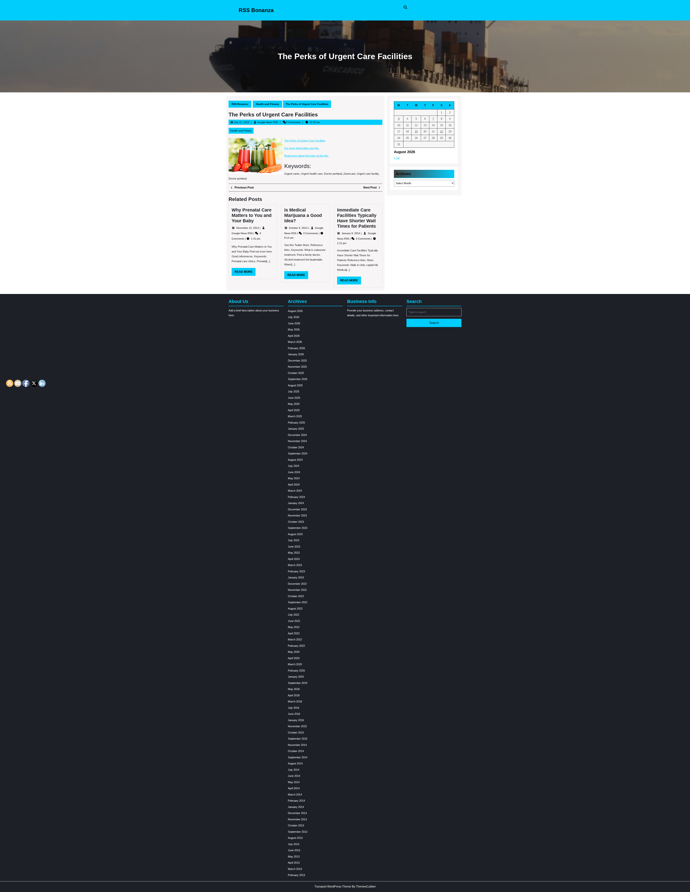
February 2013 (296, 875)
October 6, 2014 (298, 227)
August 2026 (295, 310)
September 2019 (297, 682)
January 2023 (296, 577)
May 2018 (294, 689)
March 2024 (295, 490)
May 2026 (294, 329)
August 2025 (295, 385)
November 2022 (297, 589)
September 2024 (297, 453)
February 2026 (296, 348)
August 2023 (295, 534)
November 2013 (297, 819)
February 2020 (296, 670)
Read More (245, 273)
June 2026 (294, 323)
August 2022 (295, 608)
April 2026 (294, 335)
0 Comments (311, 233)
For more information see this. (301, 148)
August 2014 (295, 763)
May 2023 (294, 552)
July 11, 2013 (241, 122)
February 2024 (296, 496)
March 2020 (295, 664)
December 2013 (297, 813)
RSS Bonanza (256, 10)
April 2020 (294, 658)
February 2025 (296, 422)
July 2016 (293, 707)
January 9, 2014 (351, 233)
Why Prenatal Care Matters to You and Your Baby (252, 215)
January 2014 (296, 806)
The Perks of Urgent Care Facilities (304, 140)
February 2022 (296, 645)
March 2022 (295, 639)
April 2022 (294, 633)
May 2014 (294, 782)
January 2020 (296, 676)
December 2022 (297, 583)
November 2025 (297, 366)
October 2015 (296, 732)
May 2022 (294, 627)
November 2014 (297, 744)
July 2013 (293, 844)
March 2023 (295, 565)
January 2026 (296, 354)
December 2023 (297, 509)
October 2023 (296, 521)
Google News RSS (267, 122)
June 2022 (294, 620)
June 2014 (294, 775)
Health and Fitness (267, 104)
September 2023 (297, 527)
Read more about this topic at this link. (306, 155)
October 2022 (296, 596)
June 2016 (294, 713)
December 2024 (297, 434)
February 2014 (296, 800)
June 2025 (294, 397)
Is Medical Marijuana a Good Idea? (303, 215)
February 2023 (296, 571)
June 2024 (294, 472)
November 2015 (297, 726)
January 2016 (296, 720)
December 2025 (297, 360)
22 (441, 131)
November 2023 (297, 515)
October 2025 (296, 372)
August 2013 (295, 837)
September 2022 (297, 602)
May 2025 (294, 403)
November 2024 (297, 441)
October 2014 (296, 751)
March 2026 (295, 341)
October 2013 (296, 825)
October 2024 (296, 447)
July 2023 (293, 540)
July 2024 (293, 465)
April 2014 (294, 788)
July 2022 (293, 614)
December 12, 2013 (248, 227)
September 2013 (297, 831)
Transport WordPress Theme (332, 886)
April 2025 (294, 410)
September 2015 (297, 738)
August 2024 (295, 459)
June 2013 (294, 850)
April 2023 (294, 558)
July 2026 (293, 317)
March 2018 (295, 701)
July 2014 (293, 769)
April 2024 (294, 484)
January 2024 (296, 503)
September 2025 (297, 379)
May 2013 (294, 856)
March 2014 (295, 794)
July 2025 (293, 391)
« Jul (396, 157)
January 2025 (296, 428)
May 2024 (294, 478)
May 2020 (294, 651)
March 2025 (295, 416)
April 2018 (294, 695)
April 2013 (294, 862)
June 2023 (294, 546)
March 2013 (295, 868)
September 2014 (297, 757)
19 (416, 131)
